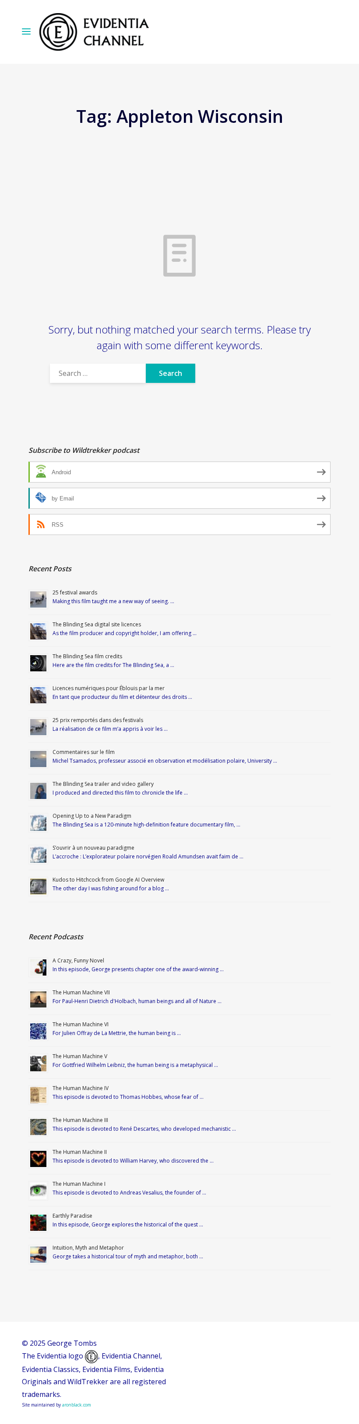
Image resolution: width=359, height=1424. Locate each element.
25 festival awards (75, 592)
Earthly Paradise (72, 1215)
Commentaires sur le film (84, 752)
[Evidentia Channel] (94, 32)
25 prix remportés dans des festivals (98, 720)
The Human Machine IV (81, 1088)
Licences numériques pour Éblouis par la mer (109, 688)
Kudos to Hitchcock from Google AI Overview (108, 879)
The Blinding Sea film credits (87, 656)
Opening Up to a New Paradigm (92, 816)
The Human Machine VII (81, 992)
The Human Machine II (80, 1152)
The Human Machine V (80, 1056)
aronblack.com (76, 1405)
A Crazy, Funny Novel (78, 960)
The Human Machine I (79, 1184)
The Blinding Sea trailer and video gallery (103, 784)
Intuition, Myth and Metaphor (88, 1247)
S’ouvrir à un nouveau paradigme (93, 847)
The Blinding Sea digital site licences (97, 624)
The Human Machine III (80, 1120)
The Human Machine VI (81, 1024)
